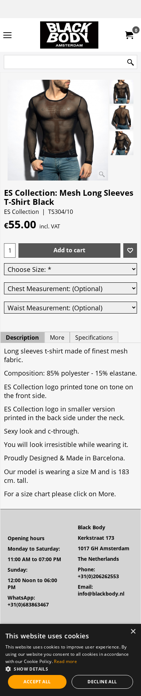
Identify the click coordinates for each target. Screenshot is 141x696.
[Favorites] (130, 250)
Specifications (94, 337)
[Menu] (7, 35)
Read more (65, 661)
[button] (70, 668)
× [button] (133, 631)
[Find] (130, 62)
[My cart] (128, 35)
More (57, 337)
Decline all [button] (102, 682)
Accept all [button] (37, 682)
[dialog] (70, 660)
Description (22, 337)
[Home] (69, 35)
